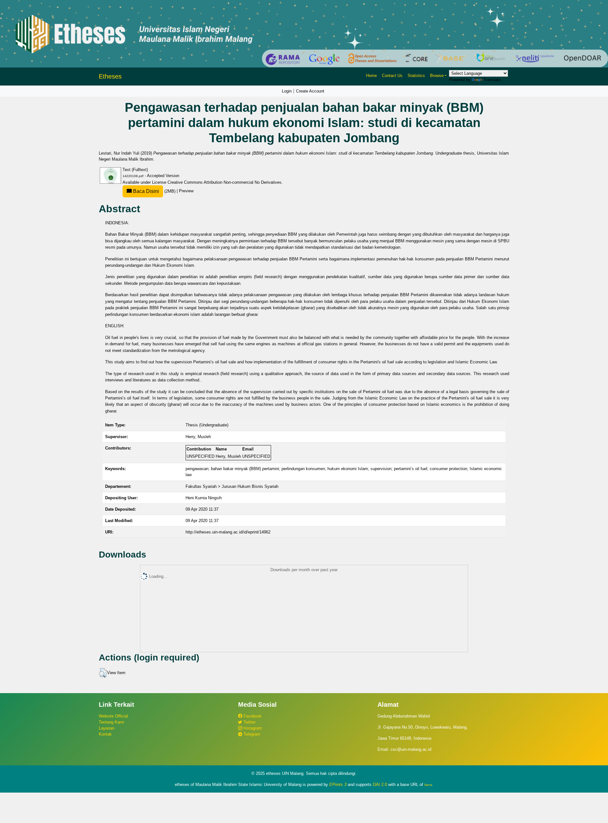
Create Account (310, 91)
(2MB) (154, 191)
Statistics (416, 75)
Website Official (113, 716)
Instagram (252, 728)
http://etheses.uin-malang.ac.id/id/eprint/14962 (228, 532)
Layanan (106, 728)
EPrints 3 (337, 784)
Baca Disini (145, 191)
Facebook (252, 716)
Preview (186, 191)
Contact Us (392, 75)
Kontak (105, 734)
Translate (492, 79)
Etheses (110, 76)
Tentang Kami (111, 722)
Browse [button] (437, 75)
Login (287, 91)
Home (371, 75)
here (428, 785)
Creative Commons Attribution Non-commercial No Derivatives (225, 182)
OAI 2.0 (380, 784)
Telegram (251, 734)
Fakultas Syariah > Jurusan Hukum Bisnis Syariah (232, 486)
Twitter (249, 722)
